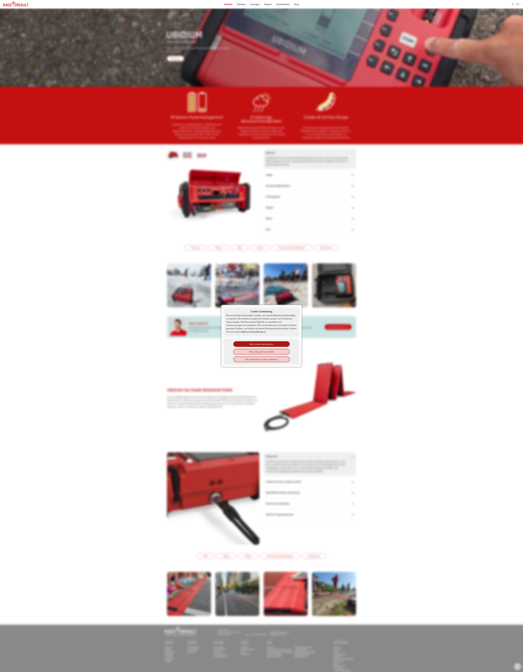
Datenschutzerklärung (252, 331)
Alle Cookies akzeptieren (261, 344)
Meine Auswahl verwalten (261, 351)
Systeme (228, 4)
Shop (296, 4)
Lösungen (255, 4)
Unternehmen (283, 4)
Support (268, 4)
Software (241, 4)
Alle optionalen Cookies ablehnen (261, 359)
